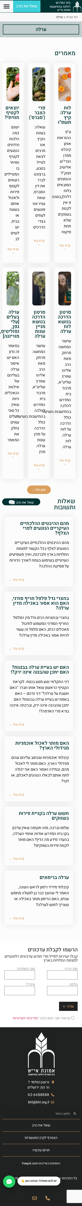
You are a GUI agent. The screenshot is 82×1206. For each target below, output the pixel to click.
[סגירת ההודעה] (18, 1177)
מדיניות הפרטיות (25, 1018)
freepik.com (30, 1163)
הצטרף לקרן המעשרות (41, 1137)
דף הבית (72, 17)
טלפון (74, 984)
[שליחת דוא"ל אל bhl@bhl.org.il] (34, 1198)
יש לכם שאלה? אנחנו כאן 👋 (39, 1180)
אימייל (30, 984)
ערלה (41, 29)
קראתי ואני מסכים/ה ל (42, 1018)
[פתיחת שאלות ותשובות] (9, 1181)
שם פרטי (71, 969)
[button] (7, 6)
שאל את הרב (41, 1125)
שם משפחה (26, 969)
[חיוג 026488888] (47, 1198)
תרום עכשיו (41, 1150)
